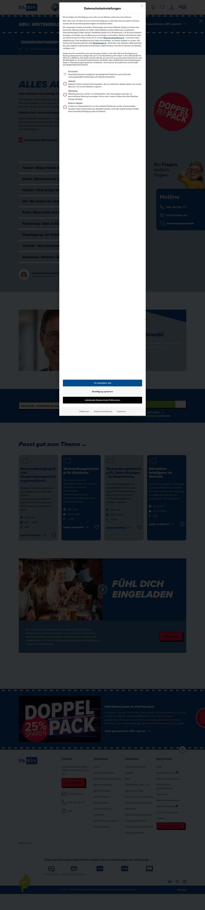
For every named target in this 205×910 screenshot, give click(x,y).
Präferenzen (84, 411)
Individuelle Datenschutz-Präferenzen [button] (102, 400)
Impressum (121, 411)
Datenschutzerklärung (113, 38)
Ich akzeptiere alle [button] (102, 383)
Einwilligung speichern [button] (102, 391)
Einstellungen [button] (98, 43)
